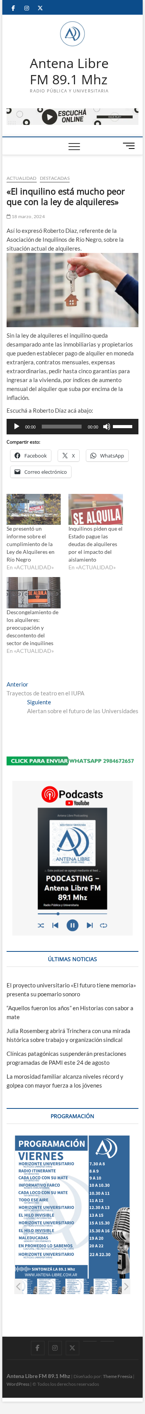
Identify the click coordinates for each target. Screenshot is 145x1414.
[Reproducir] (16, 426)
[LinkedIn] (90, 1341)
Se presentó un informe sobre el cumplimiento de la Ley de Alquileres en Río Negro (31, 544)
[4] (80, 1286)
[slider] (124, 426)
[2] (23, 1286)
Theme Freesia (117, 1376)
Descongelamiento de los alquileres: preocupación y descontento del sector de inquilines (32, 627)
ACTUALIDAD (22, 178)
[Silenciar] (107, 426)
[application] (73, 426)
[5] (108, 1286)
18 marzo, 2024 (28, 216)
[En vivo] (107, 1341)
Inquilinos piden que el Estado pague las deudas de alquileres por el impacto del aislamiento (95, 544)
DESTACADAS (55, 178)
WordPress (18, 1384)
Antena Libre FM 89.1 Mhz (69, 71)
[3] (51, 1286)
